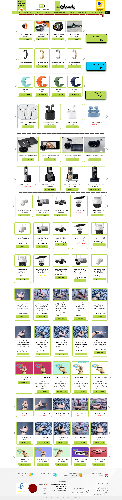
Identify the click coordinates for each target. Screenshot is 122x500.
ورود (47, 9)
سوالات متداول (43, 491)
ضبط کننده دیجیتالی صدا (97, 12)
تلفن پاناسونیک (27, 12)
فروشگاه (44, 488)
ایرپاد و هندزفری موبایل (59, 12)
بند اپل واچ (37, 12)
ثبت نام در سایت (40, 9)
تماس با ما (17, 12)
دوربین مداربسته (82, 12)
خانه (107, 12)
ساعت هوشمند (46, 12)
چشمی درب (71, 12)
